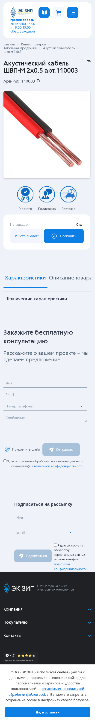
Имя (9, 383)
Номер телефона (19, 406)
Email (10, 395)
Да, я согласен (47, 712)
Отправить (64, 450)
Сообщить (68, 236)
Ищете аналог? (27, 236)
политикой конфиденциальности (58, 466)
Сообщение (15, 418)
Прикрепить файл (26, 449)
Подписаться (36, 556)
